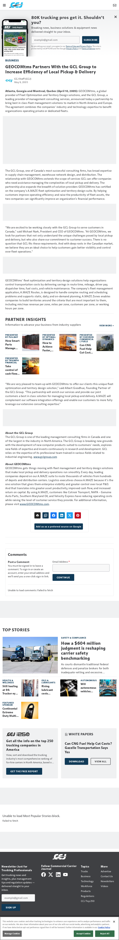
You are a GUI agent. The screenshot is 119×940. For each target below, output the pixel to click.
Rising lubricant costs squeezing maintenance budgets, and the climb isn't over (50, 690)
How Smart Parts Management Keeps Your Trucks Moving (12, 344)
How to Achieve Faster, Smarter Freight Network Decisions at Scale (48, 346)
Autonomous (89, 680)
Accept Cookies (83, 933)
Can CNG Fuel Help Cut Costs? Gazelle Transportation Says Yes (86, 349)
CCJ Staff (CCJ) (22, 78)
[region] (59, 928)
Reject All (104, 933)
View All (100, 761)
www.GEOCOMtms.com (34, 504)
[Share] (54, 515)
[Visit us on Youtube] (65, 874)
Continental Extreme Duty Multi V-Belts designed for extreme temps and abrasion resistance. (10, 712)
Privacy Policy (72, 48)
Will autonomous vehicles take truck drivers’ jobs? (88, 688)
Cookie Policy (104, 927)
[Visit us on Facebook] (43, 874)
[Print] (37, 515)
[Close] (114, 921)
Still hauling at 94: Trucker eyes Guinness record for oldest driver (10, 690)
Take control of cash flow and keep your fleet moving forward (11, 370)
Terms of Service (88, 48)
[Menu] (4, 5)
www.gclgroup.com (45, 456)
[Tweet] (70, 515)
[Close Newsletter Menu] (115, 17)
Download (76, 761)
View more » (106, 325)
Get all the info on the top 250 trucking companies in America (29, 745)
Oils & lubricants (48, 681)
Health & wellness (8, 681)
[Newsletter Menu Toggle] (115, 5)
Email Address (61, 561)
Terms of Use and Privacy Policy (79, 46)
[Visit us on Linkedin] (58, 874)
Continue (63, 577)
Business (12, 60)
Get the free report (24, 771)
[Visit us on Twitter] (50, 874)
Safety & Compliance (73, 637)
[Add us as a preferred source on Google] (45, 515)
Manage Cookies (12, 933)
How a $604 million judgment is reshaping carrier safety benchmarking (83, 651)
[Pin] (78, 515)
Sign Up (11, 907)
